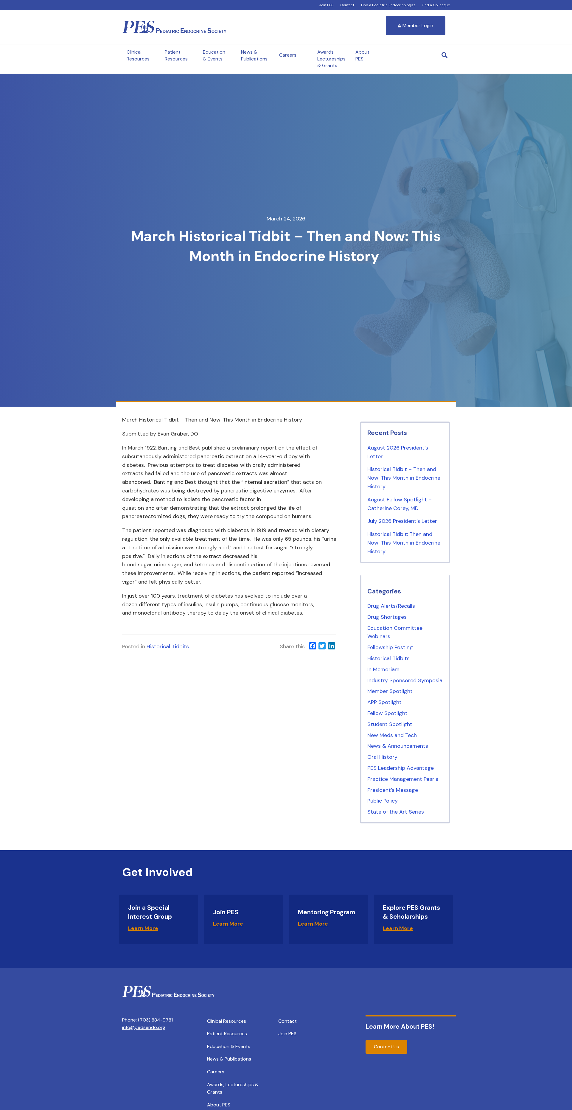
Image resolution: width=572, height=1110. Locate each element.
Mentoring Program (326, 912)
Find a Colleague (436, 5)
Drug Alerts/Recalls (391, 606)
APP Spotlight (384, 702)
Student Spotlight (389, 724)
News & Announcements (397, 746)
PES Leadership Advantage (400, 768)
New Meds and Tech (392, 735)
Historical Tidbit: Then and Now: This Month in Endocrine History (403, 543)
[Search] (444, 55)
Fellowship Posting (390, 647)
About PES (362, 55)
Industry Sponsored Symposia (404, 680)
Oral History (382, 757)
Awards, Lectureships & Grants (331, 59)
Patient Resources (176, 55)
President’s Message (392, 790)
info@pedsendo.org (143, 1027)
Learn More (143, 928)
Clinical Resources (138, 55)
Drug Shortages (387, 617)
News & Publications (254, 55)
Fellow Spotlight (387, 713)
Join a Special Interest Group (150, 912)
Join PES (326, 5)
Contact (347, 5)
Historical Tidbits (168, 646)
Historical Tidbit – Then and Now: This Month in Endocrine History (403, 478)
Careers (287, 55)
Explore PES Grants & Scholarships (411, 912)
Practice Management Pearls (402, 779)
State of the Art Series (395, 811)
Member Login (417, 25)
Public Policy (382, 800)
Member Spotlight (390, 691)
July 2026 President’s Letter (402, 521)
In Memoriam (383, 669)
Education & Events (214, 55)
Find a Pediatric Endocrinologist (388, 5)
